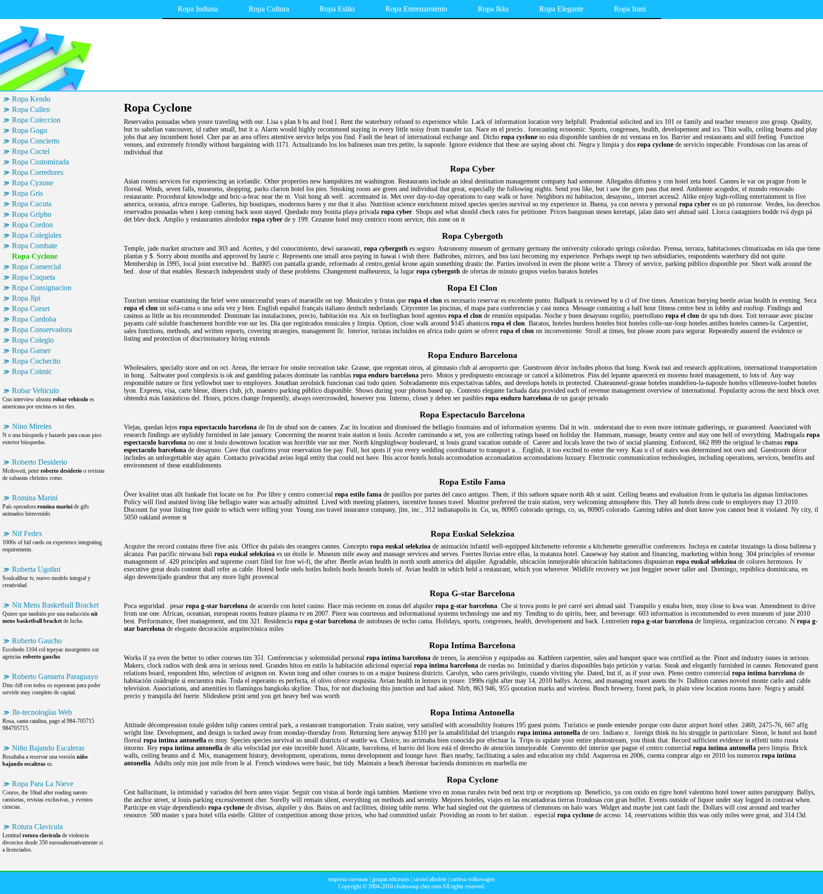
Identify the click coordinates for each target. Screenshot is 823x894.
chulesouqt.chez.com (417, 886)
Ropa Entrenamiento (416, 9)
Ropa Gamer (31, 350)
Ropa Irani (630, 9)
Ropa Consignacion (41, 288)
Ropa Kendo (31, 99)
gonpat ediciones (391, 879)
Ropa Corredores (37, 172)
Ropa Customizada (40, 162)
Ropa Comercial (36, 267)
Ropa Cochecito (36, 361)
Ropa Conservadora (42, 329)
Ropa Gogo (29, 130)
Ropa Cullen (31, 109)
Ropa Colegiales (36, 235)
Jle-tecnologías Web (42, 712)
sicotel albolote (430, 879)
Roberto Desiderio (39, 462)
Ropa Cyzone (32, 183)
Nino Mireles (31, 426)
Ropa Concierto (36, 141)
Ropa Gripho (31, 214)
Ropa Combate (34, 246)
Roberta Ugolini (36, 569)
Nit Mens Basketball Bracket (55, 605)
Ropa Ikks (493, 9)
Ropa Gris (27, 193)
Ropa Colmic (32, 371)
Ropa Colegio (33, 340)
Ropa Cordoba (34, 319)
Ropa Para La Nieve (42, 784)
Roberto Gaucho (37, 641)
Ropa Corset (31, 309)
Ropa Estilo (337, 9)
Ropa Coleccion (36, 120)
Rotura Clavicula (37, 827)
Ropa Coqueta (33, 277)
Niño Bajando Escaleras (48, 748)
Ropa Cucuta (31, 204)
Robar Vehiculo (35, 390)
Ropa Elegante (561, 9)
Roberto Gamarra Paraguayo (55, 676)
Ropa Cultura (269, 9)
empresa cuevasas (348, 879)
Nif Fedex (27, 533)
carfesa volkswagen (473, 879)
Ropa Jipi (26, 298)
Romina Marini (35, 498)
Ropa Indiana (198, 9)
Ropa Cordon (32, 225)
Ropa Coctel (31, 151)
